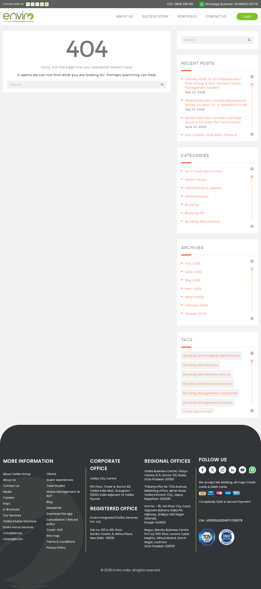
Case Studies (55, 486)
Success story (155, 16)
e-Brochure (11, 509)
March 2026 (194, 297)
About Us (9, 480)
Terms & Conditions (60, 542)
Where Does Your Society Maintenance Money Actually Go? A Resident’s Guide (216, 102)
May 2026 (192, 280)
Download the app (59, 514)
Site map (52, 536)
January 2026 (195, 313)
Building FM (195, 213)
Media (7, 492)
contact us (216, 16)
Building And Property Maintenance (211, 355)
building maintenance (202, 221)
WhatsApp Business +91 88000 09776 (231, 4)
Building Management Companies (210, 393)
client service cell (197, 412)
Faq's (6, 504)
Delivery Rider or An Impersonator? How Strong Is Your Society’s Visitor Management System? (213, 83)
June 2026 (193, 271)
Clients (51, 474)
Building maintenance (200, 365)
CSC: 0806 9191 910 (180, 4)
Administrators (197, 196)
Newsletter (54, 508)
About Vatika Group (17, 474)
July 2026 (192, 263)
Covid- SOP (54, 530)
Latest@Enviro (13, 539)
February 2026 (196, 305)
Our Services (12, 515)
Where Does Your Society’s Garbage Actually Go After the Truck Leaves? (213, 120)
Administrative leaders (203, 188)
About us (124, 16)
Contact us (11, 486)
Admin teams (196, 179)
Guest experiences (59, 480)
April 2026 (193, 288)
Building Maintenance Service (207, 374)
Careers (8, 498)
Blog (49, 502)
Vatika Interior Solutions (19, 521)
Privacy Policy (56, 548)
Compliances (12, 533)
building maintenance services (207, 383)
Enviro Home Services (18, 527)
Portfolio (187, 16)
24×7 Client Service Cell (203, 171)
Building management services (207, 402)
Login (247, 16)
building (192, 204)
